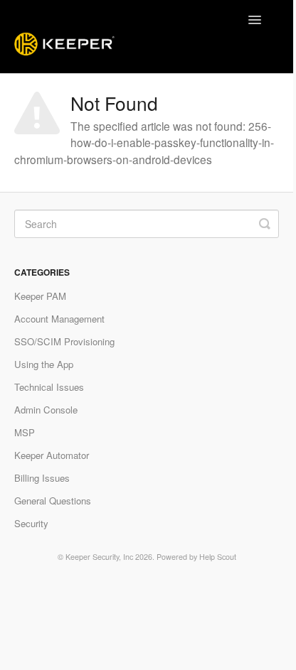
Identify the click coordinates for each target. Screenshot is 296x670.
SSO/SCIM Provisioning (64, 341)
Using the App (43, 364)
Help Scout (217, 556)
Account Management (59, 318)
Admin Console (46, 409)
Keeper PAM (40, 296)
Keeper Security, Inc (99, 556)
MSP (24, 432)
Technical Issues (49, 387)
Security (31, 523)
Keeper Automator (51, 455)
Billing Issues (42, 478)
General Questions (52, 500)
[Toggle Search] (264, 224)
